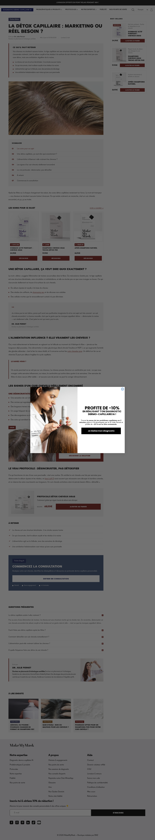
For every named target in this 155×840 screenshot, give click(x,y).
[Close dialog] (122, 389)
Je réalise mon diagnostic (101, 430)
